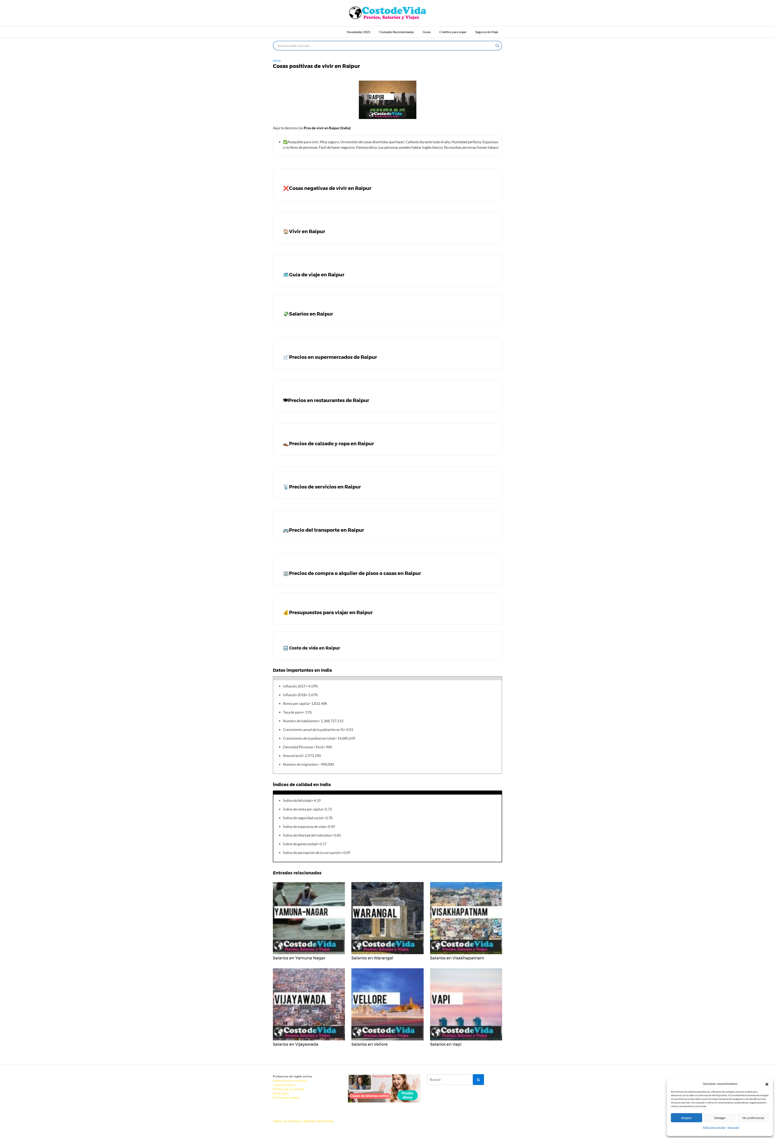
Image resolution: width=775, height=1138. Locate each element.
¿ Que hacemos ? (284, 1084)
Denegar (720, 1118)
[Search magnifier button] (497, 45)
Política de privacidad (714, 1127)
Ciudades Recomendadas (396, 32)
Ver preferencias (753, 1118)
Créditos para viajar (453, 32)
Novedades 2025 (358, 32)
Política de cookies (286, 1097)
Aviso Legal (733, 1127)
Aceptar (686, 1118)
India (277, 60)
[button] (767, 1084)
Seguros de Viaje (486, 32)
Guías (427, 32)
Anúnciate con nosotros (290, 1080)
